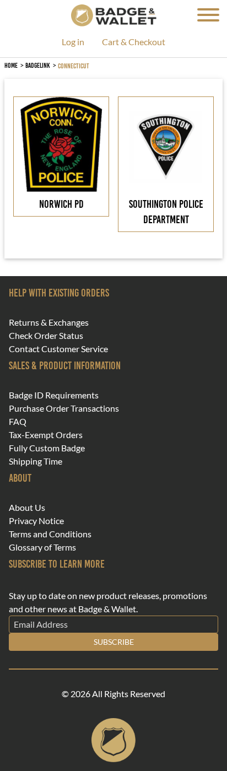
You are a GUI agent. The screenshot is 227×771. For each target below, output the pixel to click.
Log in (73, 42)
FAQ (17, 421)
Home (11, 65)
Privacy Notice (36, 520)
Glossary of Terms (42, 547)
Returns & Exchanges (49, 322)
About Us (27, 507)
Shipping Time (35, 461)
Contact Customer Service (58, 348)
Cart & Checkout (133, 42)
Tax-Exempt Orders (46, 434)
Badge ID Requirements (54, 395)
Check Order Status (46, 335)
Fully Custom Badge (47, 448)
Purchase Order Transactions (64, 408)
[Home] (113, 14)
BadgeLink (37, 65)
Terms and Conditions (50, 534)
